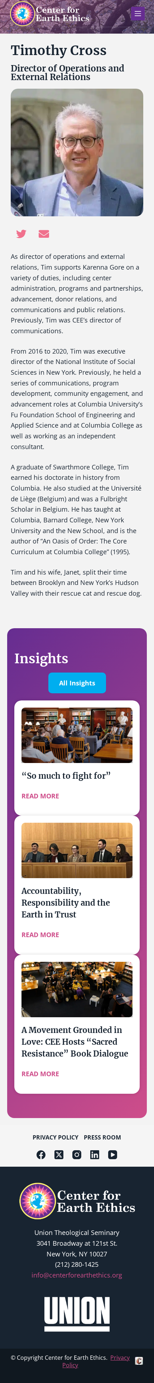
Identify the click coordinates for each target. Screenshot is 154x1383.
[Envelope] (43, 233)
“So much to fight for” (66, 776)
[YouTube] (112, 1154)
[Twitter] (21, 233)
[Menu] (138, 13)
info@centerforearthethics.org (77, 1275)
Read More (40, 796)
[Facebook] (41, 1154)
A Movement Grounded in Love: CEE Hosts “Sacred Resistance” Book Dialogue (74, 1042)
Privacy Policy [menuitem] (55, 1137)
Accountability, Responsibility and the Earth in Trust (65, 903)
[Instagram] (76, 1154)
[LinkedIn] (94, 1154)
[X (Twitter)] (58, 1154)
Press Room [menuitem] (102, 1137)
